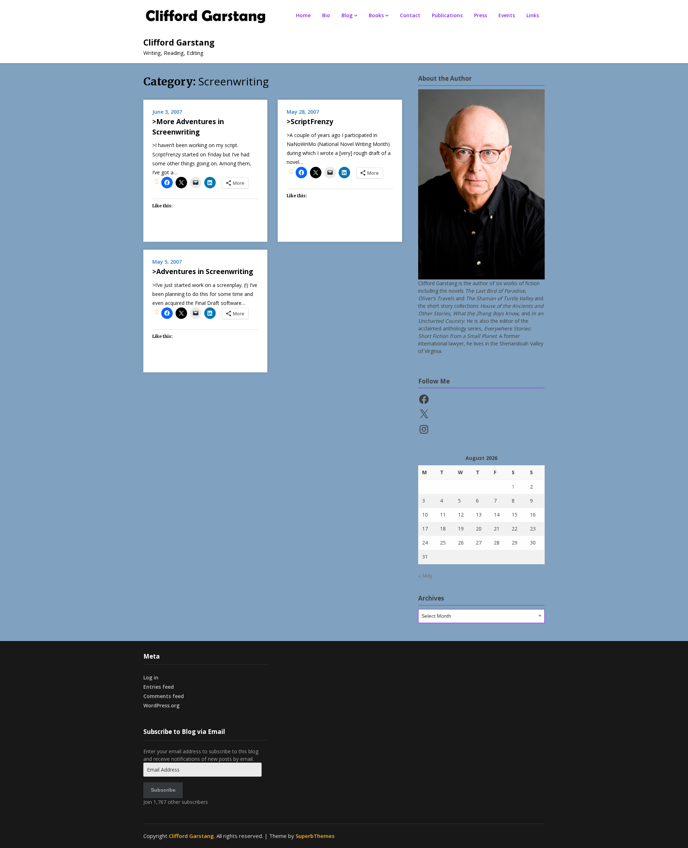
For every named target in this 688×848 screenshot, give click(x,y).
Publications (447, 15)
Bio (326, 15)
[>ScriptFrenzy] (291, 171)
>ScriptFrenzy (310, 121)
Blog (347, 15)
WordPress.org (161, 705)
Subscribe (163, 790)
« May (425, 575)
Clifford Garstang (179, 42)
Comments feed (163, 696)
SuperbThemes (315, 835)
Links (532, 15)
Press (480, 15)
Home (303, 15)
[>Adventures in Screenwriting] (156, 312)
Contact (410, 15)
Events (506, 15)
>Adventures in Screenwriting (202, 271)
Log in (150, 677)
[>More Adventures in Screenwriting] (156, 181)
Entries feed (158, 686)
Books (376, 15)
